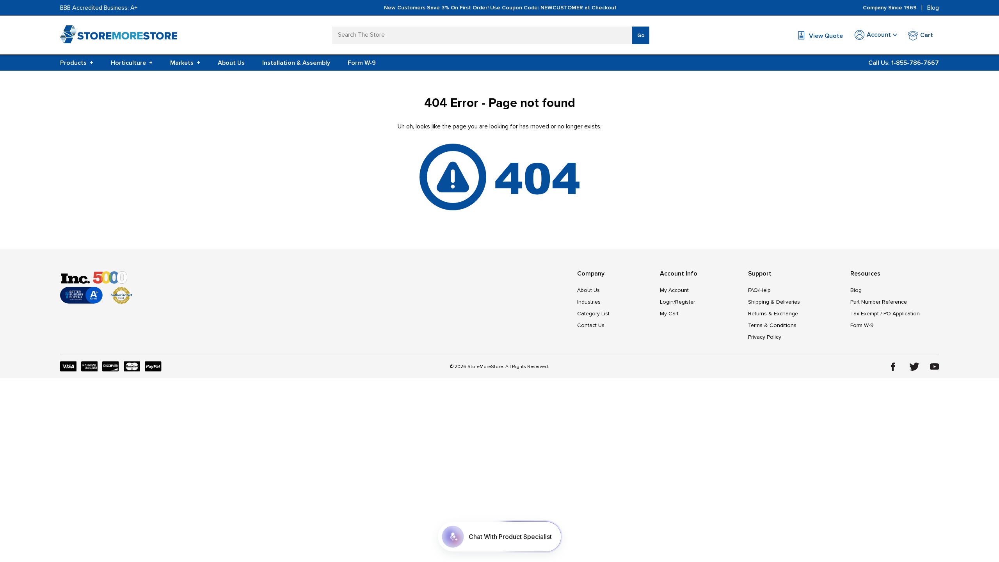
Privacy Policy (764, 337)
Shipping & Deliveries (774, 302)
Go (641, 35)
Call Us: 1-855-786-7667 (903, 63)
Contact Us (590, 325)
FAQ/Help (759, 290)
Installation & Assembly (296, 63)
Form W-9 (362, 63)
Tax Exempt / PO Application (885, 313)
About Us (231, 63)
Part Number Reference (878, 302)
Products (76, 63)
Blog (933, 8)
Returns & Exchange (773, 313)
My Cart (669, 313)
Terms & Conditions (772, 325)
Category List (593, 313)
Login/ (667, 302)
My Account (674, 290)
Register (685, 302)
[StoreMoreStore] (118, 36)
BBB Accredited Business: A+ (99, 8)
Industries (589, 302)
